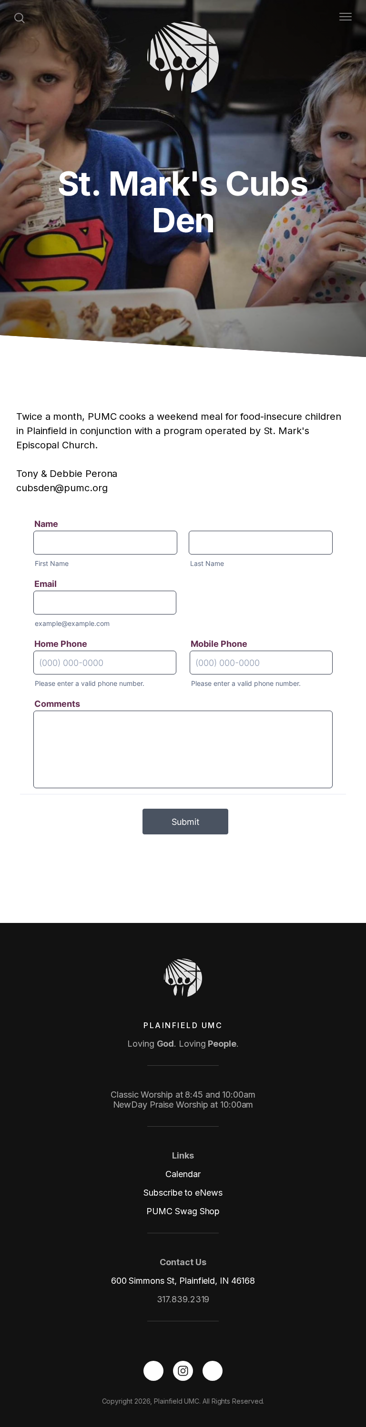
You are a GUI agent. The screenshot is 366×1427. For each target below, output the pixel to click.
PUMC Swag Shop (183, 1211)
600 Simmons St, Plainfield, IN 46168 (183, 1281)
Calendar (182, 1174)
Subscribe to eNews (182, 1193)
